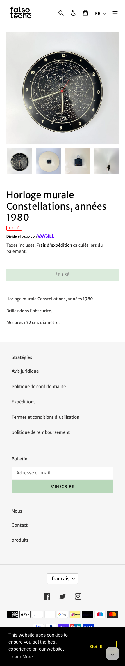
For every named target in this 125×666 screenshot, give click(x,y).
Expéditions (23, 401)
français (60, 578)
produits (20, 540)
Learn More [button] (21, 656)
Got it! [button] (96, 646)
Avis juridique (25, 371)
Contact (20, 525)
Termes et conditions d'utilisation (45, 417)
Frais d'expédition (54, 245)
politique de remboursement (41, 432)
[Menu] (115, 12)
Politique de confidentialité (39, 386)
